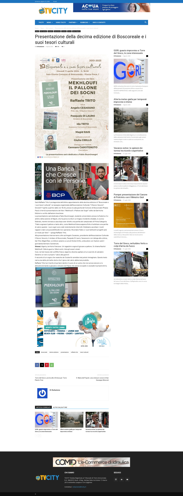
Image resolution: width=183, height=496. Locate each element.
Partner (72, 22)
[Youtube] (127, 479)
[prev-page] (36, 435)
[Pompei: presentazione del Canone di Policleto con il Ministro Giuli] (131, 215)
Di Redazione (40, 46)
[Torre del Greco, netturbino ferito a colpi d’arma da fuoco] (131, 264)
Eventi (69, 31)
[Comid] (91, 462)
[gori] (83, 181)
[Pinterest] (47, 365)
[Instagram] (116, 479)
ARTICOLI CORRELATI (43, 407)
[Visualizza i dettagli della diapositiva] (74, 328)
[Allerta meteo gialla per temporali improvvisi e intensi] (71, 420)
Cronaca (64, 31)
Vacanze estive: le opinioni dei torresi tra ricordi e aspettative (128, 149)
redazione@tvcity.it (79, 487)
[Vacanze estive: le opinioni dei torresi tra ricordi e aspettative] (97, 420)
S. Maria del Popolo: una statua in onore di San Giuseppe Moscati (92, 379)
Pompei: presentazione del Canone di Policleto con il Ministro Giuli (130, 196)
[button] (145, 23)
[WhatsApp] (52, 365)
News (49, 22)
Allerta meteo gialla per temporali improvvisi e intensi (130, 100)
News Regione (76, 31)
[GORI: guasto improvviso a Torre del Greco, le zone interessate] (46, 420)
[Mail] (121, 479)
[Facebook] (37, 365)
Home (37, 28)
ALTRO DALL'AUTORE (60, 407)
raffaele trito (74, 352)
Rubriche (84, 22)
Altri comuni (49, 28)
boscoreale (57, 31)
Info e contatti (99, 22)
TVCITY (41, 22)
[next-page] (39, 435)
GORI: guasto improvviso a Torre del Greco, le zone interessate (129, 51)
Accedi (55, 1)
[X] (42, 365)
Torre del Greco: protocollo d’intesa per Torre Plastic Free (51, 379)
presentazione (65, 352)
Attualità (50, 31)
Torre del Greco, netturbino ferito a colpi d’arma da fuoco (130, 244)
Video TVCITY (61, 22)
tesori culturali (84, 352)
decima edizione (53, 352)
